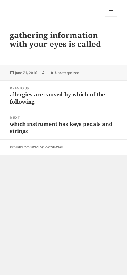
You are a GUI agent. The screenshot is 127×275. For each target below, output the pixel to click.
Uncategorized (67, 72)
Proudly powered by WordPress (36, 147)
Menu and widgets (111, 16)
